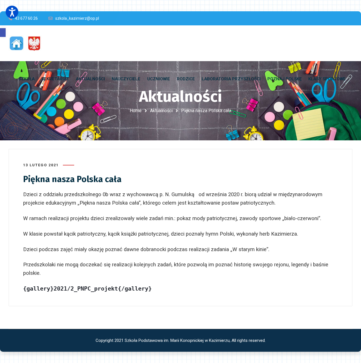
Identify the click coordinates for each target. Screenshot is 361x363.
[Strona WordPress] (27, 43)
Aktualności (161, 110)
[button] (3, 32)
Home (136, 110)
